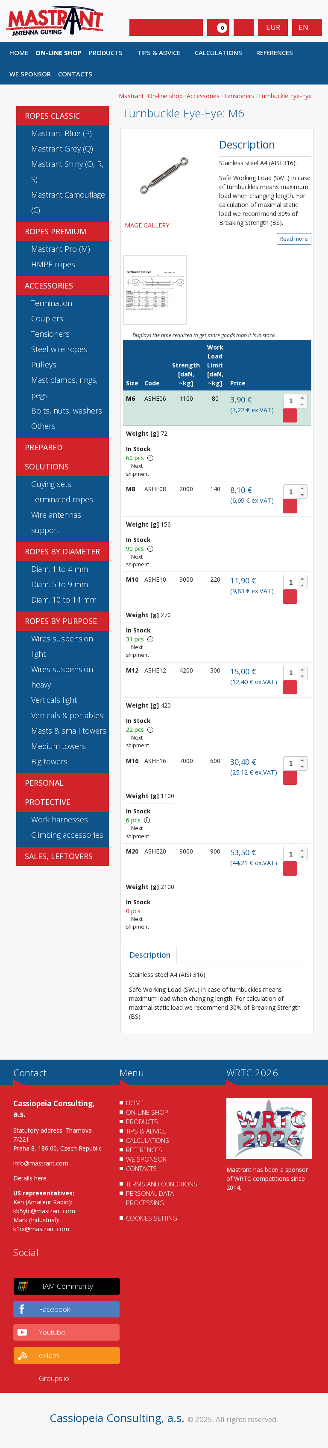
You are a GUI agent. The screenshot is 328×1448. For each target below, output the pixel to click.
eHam (49, 1355)
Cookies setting (151, 1218)
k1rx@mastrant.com (41, 1229)
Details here (30, 1178)
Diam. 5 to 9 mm (59, 584)
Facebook (54, 1309)
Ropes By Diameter (62, 551)
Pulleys (43, 364)
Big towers (49, 761)
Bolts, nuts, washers (66, 410)
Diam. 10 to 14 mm (64, 599)
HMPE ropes (53, 264)
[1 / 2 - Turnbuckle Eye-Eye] (165, 174)
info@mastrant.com (40, 1163)
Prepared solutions (47, 457)
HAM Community (66, 1286)
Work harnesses (59, 819)
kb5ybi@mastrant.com (44, 1211)
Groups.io (54, 1378)
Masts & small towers (68, 730)
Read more (294, 238)
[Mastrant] (54, 20)
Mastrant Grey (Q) (62, 148)
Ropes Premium (55, 231)
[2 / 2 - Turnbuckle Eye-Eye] (155, 290)
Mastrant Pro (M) (60, 249)
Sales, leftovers (59, 856)
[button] (109, 52)
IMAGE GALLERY (147, 225)
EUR (273, 27)
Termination (51, 303)
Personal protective (47, 792)
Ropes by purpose (61, 621)
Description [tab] (149, 955)
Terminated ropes (62, 499)
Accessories (49, 285)
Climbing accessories (67, 835)
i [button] (150, 457)
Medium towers (58, 746)
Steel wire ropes (59, 349)
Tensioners (50, 334)
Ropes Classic (52, 116)
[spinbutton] (295, 401)
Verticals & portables (67, 715)
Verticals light (54, 700)
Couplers (47, 318)
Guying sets (51, 484)
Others (43, 426)
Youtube (52, 1332)
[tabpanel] (217, 995)
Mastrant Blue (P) (61, 133)
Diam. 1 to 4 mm (59, 569)
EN (304, 27)
